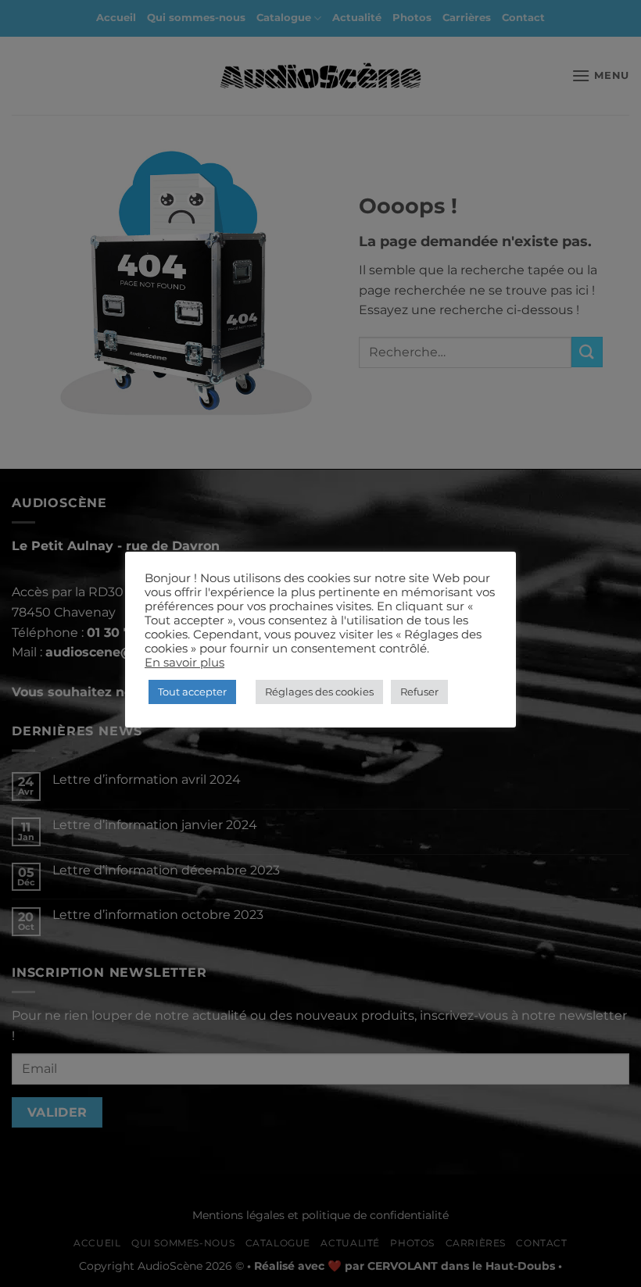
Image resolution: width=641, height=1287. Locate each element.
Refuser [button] (419, 691)
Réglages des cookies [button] (319, 691)
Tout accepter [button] (192, 691)
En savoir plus (184, 663)
